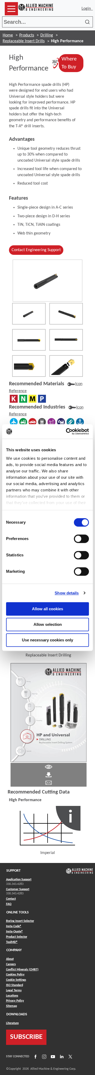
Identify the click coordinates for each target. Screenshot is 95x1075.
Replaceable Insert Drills (24, 41)
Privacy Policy (15, 1000)
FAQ (8, 904)
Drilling (46, 35)
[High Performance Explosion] (66, 366)
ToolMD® (12, 942)
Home (8, 35)
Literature (12, 1023)
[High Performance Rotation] (28, 313)
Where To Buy (72, 63)
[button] (11, 8)
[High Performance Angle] (66, 313)
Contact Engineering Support (36, 250)
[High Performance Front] (28, 339)
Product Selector (16, 936)
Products (26, 35)
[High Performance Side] (66, 339)
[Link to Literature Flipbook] (49, 712)
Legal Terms (14, 990)
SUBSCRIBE (26, 1037)
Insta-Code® (13, 926)
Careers (11, 964)
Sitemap (11, 1006)
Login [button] (87, 9)
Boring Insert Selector (20, 921)
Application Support (18, 879)
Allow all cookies (47, 609)
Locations (12, 995)
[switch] (81, 538)
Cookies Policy (15, 974)
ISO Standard (14, 985)
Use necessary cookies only (47, 640)
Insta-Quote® (14, 931)
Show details (67, 593)
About (10, 959)
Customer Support (17, 889)
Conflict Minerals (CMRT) (22, 969)
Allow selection (48, 624)
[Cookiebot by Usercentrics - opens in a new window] (67, 431)
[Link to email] (49, 783)
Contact (11, 898)
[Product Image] (47, 281)
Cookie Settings (16, 980)
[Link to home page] (35, 8)
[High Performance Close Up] (28, 366)
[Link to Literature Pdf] (49, 767)
